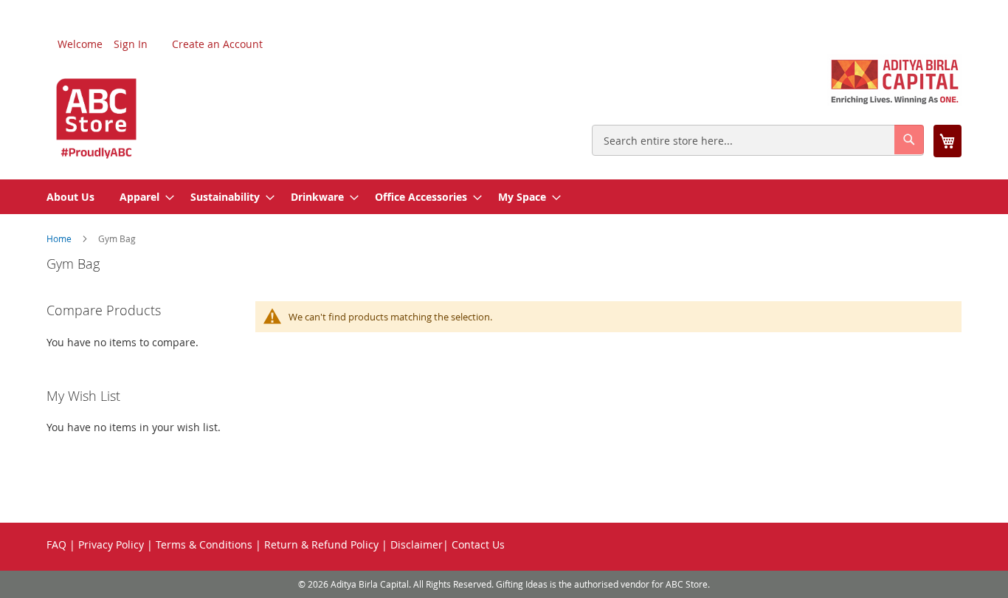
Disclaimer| (419, 544)
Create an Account (217, 44)
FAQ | (60, 544)
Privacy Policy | (115, 544)
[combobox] (758, 140)
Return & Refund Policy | (325, 544)
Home (60, 238)
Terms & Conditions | (208, 544)
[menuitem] (70, 196)
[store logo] (96, 107)
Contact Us (478, 544)
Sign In (131, 44)
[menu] (504, 196)
